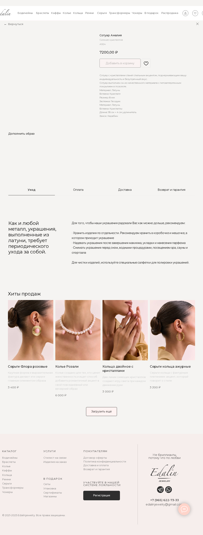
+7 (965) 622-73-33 (164, 500)
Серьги (102, 13)
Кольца (78, 13)
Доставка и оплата (96, 465)
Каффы (56, 13)
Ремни (89, 13)
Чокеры (137, 13)
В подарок (151, 13)
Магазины (50, 496)
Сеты (46, 484)
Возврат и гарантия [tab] (171, 190)
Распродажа (169, 13)
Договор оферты (95, 457)
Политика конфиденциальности (104, 461)
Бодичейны (25, 13)
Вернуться (15, 24)
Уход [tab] (31, 190)
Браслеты (42, 13)
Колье (67, 13)
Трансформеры (119, 13)
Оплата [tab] (78, 190)
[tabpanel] (101, 242)
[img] (160, 489)
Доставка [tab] (125, 190)
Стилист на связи (54, 457)
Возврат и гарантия (96, 469)
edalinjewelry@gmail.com (164, 504)
